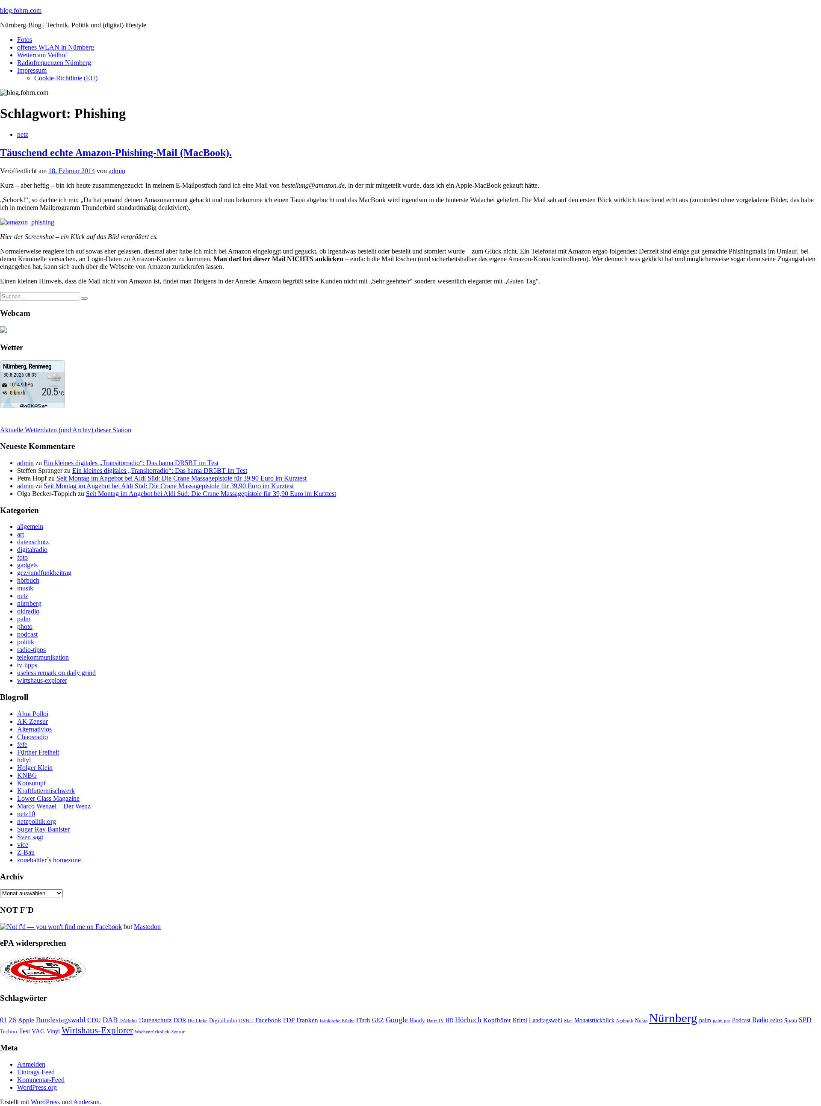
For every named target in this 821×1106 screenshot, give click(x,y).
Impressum (32, 70)
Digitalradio (223, 1020)
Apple (26, 1020)
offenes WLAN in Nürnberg (55, 47)
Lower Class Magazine (48, 798)
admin (117, 170)
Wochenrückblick (152, 1031)
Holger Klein (35, 767)
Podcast (741, 1020)
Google (397, 1020)
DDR (180, 1020)
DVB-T (246, 1020)
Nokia (641, 1020)
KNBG (27, 775)
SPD (805, 1019)
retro (776, 1019)
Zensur (178, 1031)
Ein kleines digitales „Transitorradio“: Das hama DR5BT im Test (131, 462)
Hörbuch (468, 1020)
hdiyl (24, 760)
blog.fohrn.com (20, 10)
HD (449, 1020)
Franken (307, 1019)
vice (22, 844)
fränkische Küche (337, 1020)
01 (3, 1019)
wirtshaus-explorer (42, 680)
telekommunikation (43, 657)
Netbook (624, 1020)
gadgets (27, 565)
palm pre (721, 1020)
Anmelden (31, 1064)
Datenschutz (155, 1020)
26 (12, 1020)
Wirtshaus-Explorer (97, 1030)
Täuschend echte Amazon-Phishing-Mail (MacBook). (116, 152)
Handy (417, 1020)
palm (23, 618)
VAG (38, 1031)
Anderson (86, 1102)
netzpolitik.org (36, 821)
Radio (760, 1019)
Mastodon (147, 926)
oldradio (28, 611)
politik (25, 642)
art (20, 534)
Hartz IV (435, 1020)
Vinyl (53, 1031)
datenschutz (33, 542)
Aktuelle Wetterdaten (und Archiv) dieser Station (65, 430)
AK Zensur (32, 721)
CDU (94, 1020)
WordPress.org (37, 1087)
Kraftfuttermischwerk (46, 790)
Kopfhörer (497, 1020)
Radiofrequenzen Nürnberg (54, 62)
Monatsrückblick (594, 1020)
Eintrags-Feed (36, 1072)
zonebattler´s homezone (49, 860)
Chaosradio (32, 736)
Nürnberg (673, 1018)
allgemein (30, 526)
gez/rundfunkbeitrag (44, 572)
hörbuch (28, 580)
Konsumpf (31, 783)
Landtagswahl (545, 1020)
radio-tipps (31, 649)
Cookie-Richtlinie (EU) (65, 78)
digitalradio (32, 549)
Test (24, 1031)
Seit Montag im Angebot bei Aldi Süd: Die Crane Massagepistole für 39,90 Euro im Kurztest (181, 478)
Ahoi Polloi (32, 713)
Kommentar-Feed (41, 1079)
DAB (110, 1020)
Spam (790, 1020)
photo (24, 626)
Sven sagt (30, 837)
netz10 (26, 813)
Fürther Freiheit (38, 752)
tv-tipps (27, 665)
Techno (8, 1031)
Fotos (24, 39)
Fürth (363, 1020)
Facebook (268, 1019)
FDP (289, 1020)
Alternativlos (34, 729)
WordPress (45, 1102)
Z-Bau (26, 852)
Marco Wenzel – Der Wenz (54, 806)
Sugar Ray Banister (43, 829)
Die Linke (197, 1020)
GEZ (378, 1020)
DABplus (128, 1020)
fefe (22, 744)
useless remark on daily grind (56, 672)
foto (22, 557)
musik (25, 588)
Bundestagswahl (61, 1020)
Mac (568, 1020)
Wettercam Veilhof (42, 55)
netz (22, 134)
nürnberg (29, 603)
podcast (27, 634)
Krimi (520, 1020)
